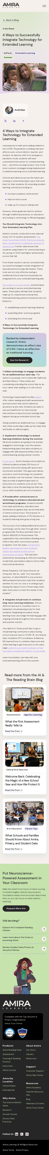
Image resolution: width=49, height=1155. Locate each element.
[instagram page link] (27, 1134)
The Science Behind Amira (12, 1104)
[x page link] (21, 1134)
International (9, 1090)
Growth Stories (10, 1114)
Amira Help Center (34, 1075)
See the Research (19, 360)
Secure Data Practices (9, 1120)
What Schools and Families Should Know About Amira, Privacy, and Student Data (22, 839)
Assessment (8, 1054)
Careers (30, 1054)
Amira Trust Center (13, 1023)
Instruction (8, 1066)
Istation (37, 397)
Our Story (31, 1050)
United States (9, 1085)
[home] (11, 6)
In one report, (9, 461)
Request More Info (16, 908)
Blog (28, 1099)
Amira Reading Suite (12, 1050)
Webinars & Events (35, 1103)
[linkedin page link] (16, 1134)
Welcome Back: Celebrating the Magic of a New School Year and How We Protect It (22, 780)
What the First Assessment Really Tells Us (22, 723)
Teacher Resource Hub (34, 1093)
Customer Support (35, 1071)
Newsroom (31, 1058)
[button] (43, 6)
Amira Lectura (9, 1070)
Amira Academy (33, 1087)
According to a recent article (16, 285)
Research (7, 1110)
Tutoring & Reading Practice (12, 1060)
